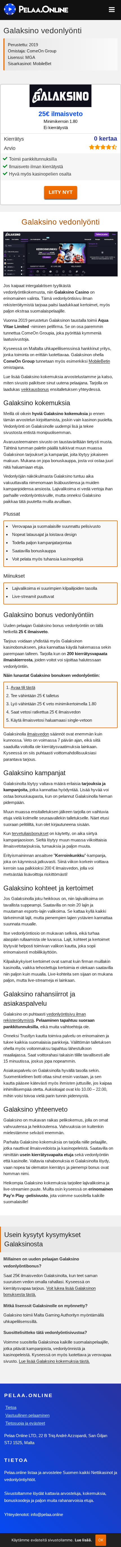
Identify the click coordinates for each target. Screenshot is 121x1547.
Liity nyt (61, 192)
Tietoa (10, 1407)
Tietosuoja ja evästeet (25, 1423)
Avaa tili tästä (23, 687)
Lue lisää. (83, 1540)
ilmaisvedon (38, 734)
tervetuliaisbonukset (30, 833)
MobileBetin (99, 361)
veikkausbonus (35, 389)
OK (101, 1540)
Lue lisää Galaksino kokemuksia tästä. (54, 1361)
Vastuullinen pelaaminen (27, 1415)
